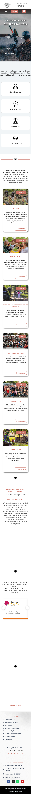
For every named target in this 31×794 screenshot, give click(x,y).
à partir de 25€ (21, 192)
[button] (6, 11)
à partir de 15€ (21, 432)
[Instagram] (13, 781)
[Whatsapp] (17, 781)
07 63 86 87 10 (15, 754)
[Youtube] (22, 781)
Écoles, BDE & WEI (15, 401)
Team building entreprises (15, 353)
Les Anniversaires (15, 257)
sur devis (22, 336)
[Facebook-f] (8, 781)
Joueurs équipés (15, 449)
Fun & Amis (15, 209)
